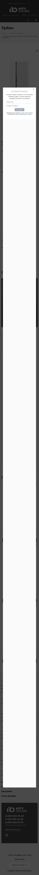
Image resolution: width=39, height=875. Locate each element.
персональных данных (25, 114)
